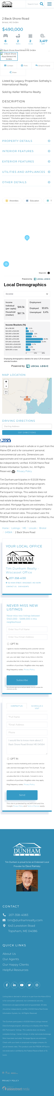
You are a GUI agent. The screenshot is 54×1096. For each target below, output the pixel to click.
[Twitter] (29, 985)
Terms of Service (33, 806)
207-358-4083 (18, 915)
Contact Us (11, 587)
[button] (41, 4)
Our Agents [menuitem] (11, 959)
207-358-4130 (17, 578)
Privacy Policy (24, 471)
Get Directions (27, 432)
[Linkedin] (14, 985)
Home (5, 528)
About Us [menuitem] (9, 953)
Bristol (42, 528)
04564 (8, 532)
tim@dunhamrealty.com (25, 920)
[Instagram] (37, 985)
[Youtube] (22, 985)
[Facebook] (7, 985)
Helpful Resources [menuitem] (15, 970)
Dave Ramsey (32, 866)
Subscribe (22, 680)
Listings (15, 528)
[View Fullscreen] (6, 392)
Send (22, 795)
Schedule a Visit (37, 707)
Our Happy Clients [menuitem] (16, 964)
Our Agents (23, 587)
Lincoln (33, 528)
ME (24, 528)
